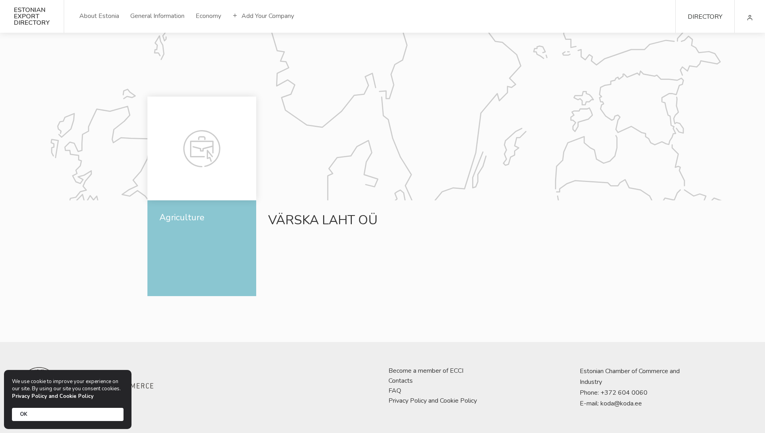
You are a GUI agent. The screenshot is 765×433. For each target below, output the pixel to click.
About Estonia (99, 16)
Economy (208, 16)
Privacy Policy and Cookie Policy (432, 400)
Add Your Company (267, 16)
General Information (157, 16)
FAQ (394, 390)
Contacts (400, 380)
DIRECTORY (705, 16)
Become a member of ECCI (425, 370)
